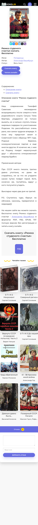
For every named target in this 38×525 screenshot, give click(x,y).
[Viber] (25, 44)
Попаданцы (19, 58)
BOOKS (10, 4)
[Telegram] (19, 44)
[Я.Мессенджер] (11, 44)
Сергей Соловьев (9, 300)
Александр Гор (29, 380)
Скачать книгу (11, 68)
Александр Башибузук (23, 61)
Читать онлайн (11, 72)
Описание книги (13, 89)
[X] (22, 44)
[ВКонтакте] (13, 44)
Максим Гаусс (25, 419)
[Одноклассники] (16, 44)
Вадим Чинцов (9, 342)
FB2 (19, 249)
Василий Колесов (9, 419)
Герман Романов (9, 378)
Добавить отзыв (19, 455)
